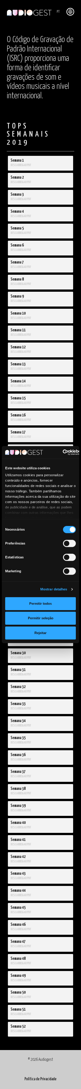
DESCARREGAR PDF (21, 165)
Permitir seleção (40, 618)
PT (58, 11)
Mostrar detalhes (53, 589)
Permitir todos (40, 603)
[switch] (69, 543)
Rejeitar (40, 633)
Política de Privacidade (40, 1079)
